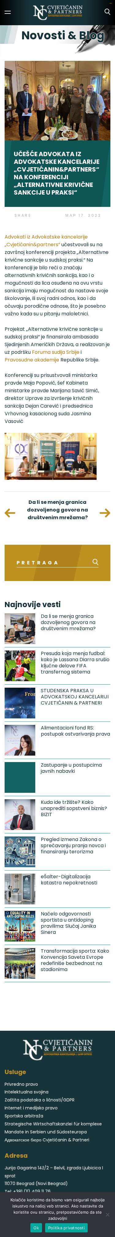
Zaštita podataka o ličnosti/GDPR (40, 1100)
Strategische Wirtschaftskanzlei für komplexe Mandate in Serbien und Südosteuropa (53, 1128)
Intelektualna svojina (26, 1092)
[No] (107, 1214)
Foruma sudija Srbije (55, 352)
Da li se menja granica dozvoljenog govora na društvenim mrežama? (57, 510)
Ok (36, 1227)
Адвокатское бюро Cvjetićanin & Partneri (47, 1140)
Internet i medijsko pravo (31, 1108)
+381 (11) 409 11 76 (32, 1191)
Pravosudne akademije (32, 359)
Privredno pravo (21, 1084)
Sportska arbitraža (24, 1116)
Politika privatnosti (66, 1227)
